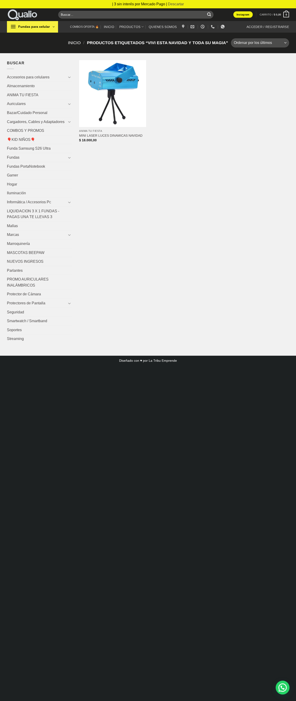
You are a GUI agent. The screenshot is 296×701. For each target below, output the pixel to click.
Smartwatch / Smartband (27, 321)
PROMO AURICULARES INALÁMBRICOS (28, 282)
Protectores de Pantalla (26, 303)
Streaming (15, 339)
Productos (130, 27)
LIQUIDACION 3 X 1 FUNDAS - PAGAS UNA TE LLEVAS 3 (33, 214)
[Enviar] (209, 15)
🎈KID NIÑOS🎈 (21, 140)
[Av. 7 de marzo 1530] (183, 26)
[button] (274, 14)
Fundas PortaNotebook (26, 166)
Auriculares (16, 104)
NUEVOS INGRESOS (25, 261)
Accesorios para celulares (28, 77)
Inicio (109, 27)
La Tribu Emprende (163, 360)
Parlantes (15, 270)
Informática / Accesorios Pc (29, 202)
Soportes (14, 330)
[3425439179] (213, 26)
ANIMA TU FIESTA (22, 95)
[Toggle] (69, 77)
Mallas (12, 226)
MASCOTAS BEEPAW (25, 253)
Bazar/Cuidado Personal (27, 113)
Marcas (13, 235)
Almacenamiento (21, 86)
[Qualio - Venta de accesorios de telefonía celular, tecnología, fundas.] (29, 14)
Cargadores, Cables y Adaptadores (36, 122)
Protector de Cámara (24, 294)
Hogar (12, 184)
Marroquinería (18, 244)
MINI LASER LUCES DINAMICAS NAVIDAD (110, 135)
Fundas (13, 157)
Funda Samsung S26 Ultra (29, 148)
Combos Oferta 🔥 (84, 26)
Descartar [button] (176, 4)
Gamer (12, 175)
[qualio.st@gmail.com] (193, 26)
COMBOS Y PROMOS (25, 131)
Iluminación (16, 193)
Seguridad (15, 312)
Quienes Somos (163, 27)
